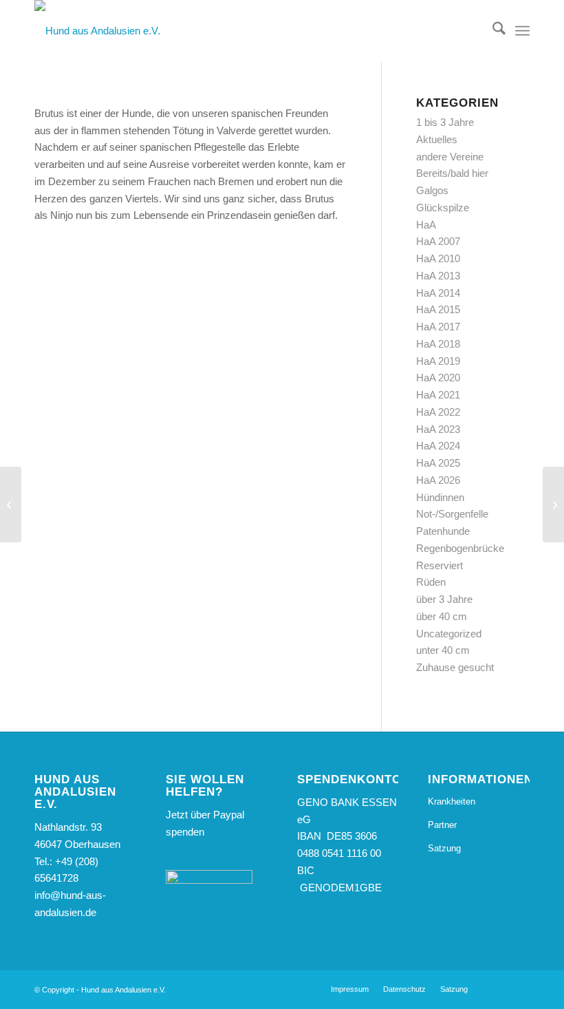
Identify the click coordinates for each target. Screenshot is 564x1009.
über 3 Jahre (444, 599)
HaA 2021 (438, 395)
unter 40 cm (443, 650)
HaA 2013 (438, 276)
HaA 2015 (438, 309)
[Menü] (522, 31)
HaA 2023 (438, 429)
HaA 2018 (438, 344)
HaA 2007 (438, 241)
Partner (442, 825)
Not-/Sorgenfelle (452, 514)
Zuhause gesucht (455, 667)
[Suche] (492, 31)
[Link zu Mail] (519, 988)
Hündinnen (440, 497)
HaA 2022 (438, 412)
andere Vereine (450, 156)
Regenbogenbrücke (460, 548)
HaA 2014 (438, 293)
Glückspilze (442, 207)
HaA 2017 (438, 326)
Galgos (432, 190)
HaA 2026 (438, 480)
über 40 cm (441, 616)
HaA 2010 (438, 258)
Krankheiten (451, 801)
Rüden (431, 582)
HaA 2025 (438, 463)
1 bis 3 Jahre (445, 122)
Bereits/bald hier (452, 173)
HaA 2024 (438, 446)
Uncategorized (448, 633)
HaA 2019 (438, 361)
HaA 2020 (438, 377)
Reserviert (439, 565)
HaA (426, 225)
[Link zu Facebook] (498, 988)
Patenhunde (443, 531)
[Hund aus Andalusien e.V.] (97, 31)
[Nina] (10, 504)
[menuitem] (492, 31)
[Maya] (553, 504)
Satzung (444, 848)
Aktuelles (436, 139)
